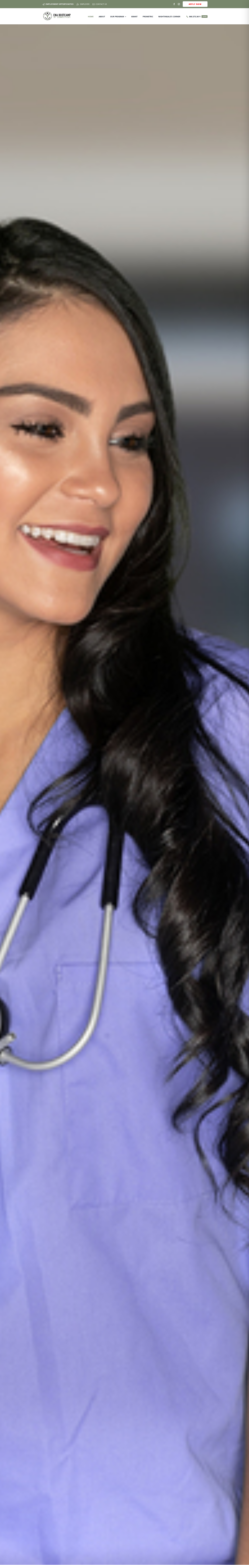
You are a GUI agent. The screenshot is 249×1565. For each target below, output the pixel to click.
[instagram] (179, 4)
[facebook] (174, 4)
